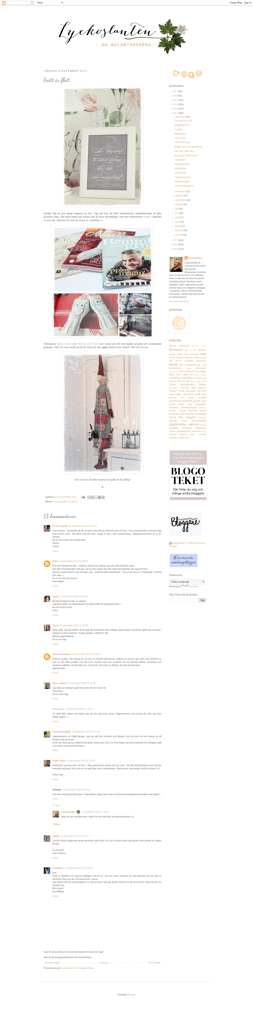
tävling (184, 421)
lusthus (172, 384)
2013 (175, 108)
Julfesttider (180, 160)
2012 (175, 113)
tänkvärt (173, 420)
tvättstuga (202, 417)
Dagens (179, 129)
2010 (175, 244)
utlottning (173, 428)
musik (181, 391)
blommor (176, 350)
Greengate (200, 368)
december (180, 117)
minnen (202, 388)
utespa (203, 425)
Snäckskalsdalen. (61, 654)
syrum (203, 410)
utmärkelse (200, 428)
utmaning (187, 428)
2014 (175, 104)
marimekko (173, 388)
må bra (201, 390)
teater (183, 414)
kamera (172, 381)
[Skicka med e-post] (89, 497)
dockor (178, 361)
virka (192, 434)
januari (179, 235)
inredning (174, 377)
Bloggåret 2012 (182, 125)
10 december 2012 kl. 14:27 (79, 709)
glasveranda (175, 368)
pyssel (196, 400)
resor (181, 404)
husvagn (201, 371)
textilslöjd (200, 413)
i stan (185, 374)
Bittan (55, 561)
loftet (198, 381)
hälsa (172, 374)
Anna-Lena (58, 709)
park (204, 394)
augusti (179, 204)
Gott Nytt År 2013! (183, 120)
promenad (175, 400)
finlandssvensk (193, 365)
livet (192, 381)
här (101, 220)
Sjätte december (183, 177)
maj (177, 217)
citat (55, 501)
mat (193, 387)
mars (178, 226)
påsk (203, 401)
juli (177, 208)
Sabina (56, 836)
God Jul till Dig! (182, 142)
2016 (175, 95)
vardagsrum (184, 431)
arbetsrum (184, 346)
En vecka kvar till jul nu (186, 155)
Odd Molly (188, 394)
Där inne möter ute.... (185, 151)
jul (69, 501)
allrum (172, 345)
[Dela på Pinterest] (103, 497)
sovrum (173, 410)
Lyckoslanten (68, 812)
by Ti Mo (190, 350)
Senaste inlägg (52, 962)
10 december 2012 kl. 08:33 (74, 561)
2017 (175, 91)
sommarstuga (188, 407)
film (181, 365)
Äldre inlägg (154, 962)
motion (173, 390)
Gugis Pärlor (59, 760)
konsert (181, 381)
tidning (74, 501)
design (203, 357)
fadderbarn (201, 361)
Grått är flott (180, 168)
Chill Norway (191, 354)
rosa (190, 404)
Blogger (131, 994)
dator (196, 357)
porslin (202, 397)
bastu (203, 346)
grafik (188, 368)
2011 (175, 240)
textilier (190, 413)
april (177, 222)
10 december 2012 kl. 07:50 (83, 526)
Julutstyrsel (180, 173)
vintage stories (178, 434)
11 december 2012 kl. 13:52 (76, 789)
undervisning (198, 420)
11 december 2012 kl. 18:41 (95, 812)
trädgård (191, 417)
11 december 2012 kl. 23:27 (75, 836)
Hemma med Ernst (87, 343)
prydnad (187, 400)
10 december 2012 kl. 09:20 (74, 625)
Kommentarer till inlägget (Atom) (77, 968)
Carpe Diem (175, 354)
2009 (175, 249)
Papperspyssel (182, 164)
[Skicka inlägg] (83, 497)
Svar (58, 805)
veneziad (196, 431)
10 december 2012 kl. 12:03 (81, 683)
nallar (171, 394)
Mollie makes (64, 343)
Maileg (202, 384)
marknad (185, 388)
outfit (198, 394)
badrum (195, 346)
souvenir (202, 408)
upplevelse (178, 424)
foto (204, 365)
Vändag (202, 434)
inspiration (62, 501)
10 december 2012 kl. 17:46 (86, 731)
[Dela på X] (96, 497)
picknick (173, 398)
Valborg (172, 431)
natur (178, 394)
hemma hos (190, 371)
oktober (179, 195)
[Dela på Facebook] (99, 497)
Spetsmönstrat (182, 181)
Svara (55, 551)
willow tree (183, 437)
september (180, 200)
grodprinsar (174, 372)
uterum (193, 424)
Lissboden (57, 868)
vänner (173, 437)
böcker (202, 349)
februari (179, 230)
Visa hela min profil (178, 301)
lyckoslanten (188, 384)
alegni (55, 596)
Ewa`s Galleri (59, 683)
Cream (172, 357)
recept (172, 404)
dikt (171, 360)
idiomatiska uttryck (198, 375)
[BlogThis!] (92, 497)
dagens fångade (184, 357)
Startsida (103, 962)
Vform (55, 625)
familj (173, 364)
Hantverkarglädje (61, 731)
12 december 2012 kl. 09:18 (78, 868)
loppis (203, 381)
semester (200, 404)
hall (181, 371)
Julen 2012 (180, 138)
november (180, 191)
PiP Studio (187, 398)
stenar (182, 410)
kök (187, 381)
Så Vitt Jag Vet (60, 526)
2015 (175, 100)
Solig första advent (184, 186)
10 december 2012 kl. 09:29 (86, 654)
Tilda (180, 417)
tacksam (174, 413)
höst (178, 374)
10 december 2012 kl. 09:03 (74, 596)
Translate (194, 586)
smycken (173, 407)
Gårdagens (180, 133)
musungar (191, 391)
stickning (192, 410)
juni (177, 213)
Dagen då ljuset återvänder (188, 146)
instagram (198, 378)
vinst (204, 431)
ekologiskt (189, 361)
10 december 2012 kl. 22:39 (81, 760)
